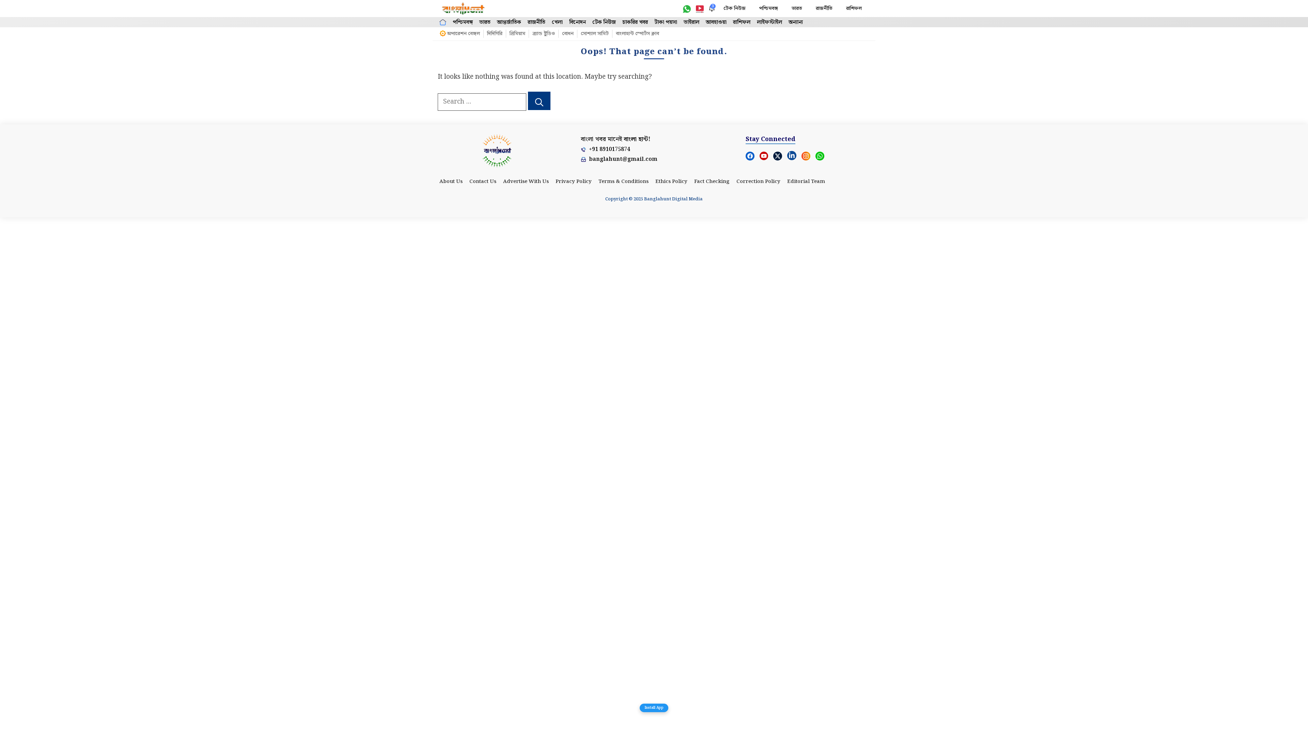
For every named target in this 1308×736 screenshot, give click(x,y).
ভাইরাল (691, 22)
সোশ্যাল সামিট (595, 34)
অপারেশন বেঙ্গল (463, 34)
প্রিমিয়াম (517, 34)
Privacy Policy (574, 182)
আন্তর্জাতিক (509, 22)
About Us (451, 182)
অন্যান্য (796, 22)
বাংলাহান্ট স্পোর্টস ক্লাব (637, 34)
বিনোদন (577, 22)
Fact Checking (712, 182)
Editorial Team (806, 182)
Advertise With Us (526, 182)
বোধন (568, 34)
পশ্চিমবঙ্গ (768, 8)
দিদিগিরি (494, 34)
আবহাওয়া (716, 22)
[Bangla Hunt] (463, 8)
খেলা (557, 22)
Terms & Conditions (623, 182)
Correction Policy (758, 182)
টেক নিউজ (734, 8)
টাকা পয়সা (665, 22)
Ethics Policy (671, 182)
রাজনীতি (824, 8)
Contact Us (482, 182)
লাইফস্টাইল (769, 22)
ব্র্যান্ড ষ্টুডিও (543, 34)
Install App (654, 707)
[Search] (539, 101)
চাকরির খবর (635, 22)
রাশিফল (854, 8)
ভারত (797, 8)
